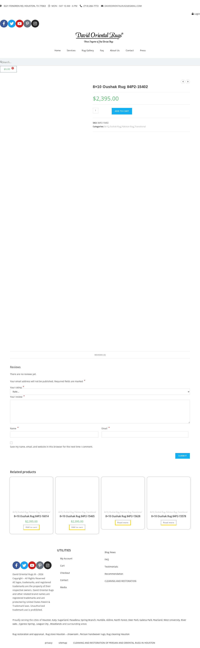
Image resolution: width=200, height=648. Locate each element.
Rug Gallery (88, 50)
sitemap (63, 642)
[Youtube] (19, 24)
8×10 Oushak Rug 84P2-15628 (122, 516)
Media (63, 587)
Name (14, 428)
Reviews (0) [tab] (100, 355)
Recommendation (114, 573)
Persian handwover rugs (92, 634)
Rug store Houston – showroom (62, 634)
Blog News (110, 552)
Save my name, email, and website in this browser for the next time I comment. (51, 446)
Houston (46, 619)
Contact (130, 50)
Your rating (17, 387)
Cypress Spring (26, 623)
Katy (54, 619)
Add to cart (122, 111)
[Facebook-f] (4, 24)
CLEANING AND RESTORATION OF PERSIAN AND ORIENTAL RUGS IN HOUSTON (114, 642)
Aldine (109, 619)
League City (42, 623)
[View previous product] (183, 81)
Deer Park (133, 619)
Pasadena (75, 619)
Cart (62, 565)
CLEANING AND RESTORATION (120, 581)
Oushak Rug (115, 126)
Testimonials (111, 566)
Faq (102, 50)
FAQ (107, 559)
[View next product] (188, 81)
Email (106, 428)
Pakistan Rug (128, 126)
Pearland (157, 619)
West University (172, 619)
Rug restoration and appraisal (28, 634)
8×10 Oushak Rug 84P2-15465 (77, 516)
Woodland (55, 623)
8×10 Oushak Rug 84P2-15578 (168, 516)
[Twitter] (12, 24)
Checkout (65, 572)
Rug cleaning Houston (118, 634)
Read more (122, 522)
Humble (101, 619)
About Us (115, 50)
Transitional (140, 126)
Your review (17, 396)
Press (143, 50)
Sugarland (63, 619)
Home (58, 50)
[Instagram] (35, 24)
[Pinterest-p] (27, 24)
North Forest (120, 619)
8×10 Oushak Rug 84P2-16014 (31, 516)
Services (71, 50)
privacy (48, 642)
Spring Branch (88, 619)
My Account (66, 558)
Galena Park (146, 619)
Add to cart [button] (31, 527)
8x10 (106, 126)
